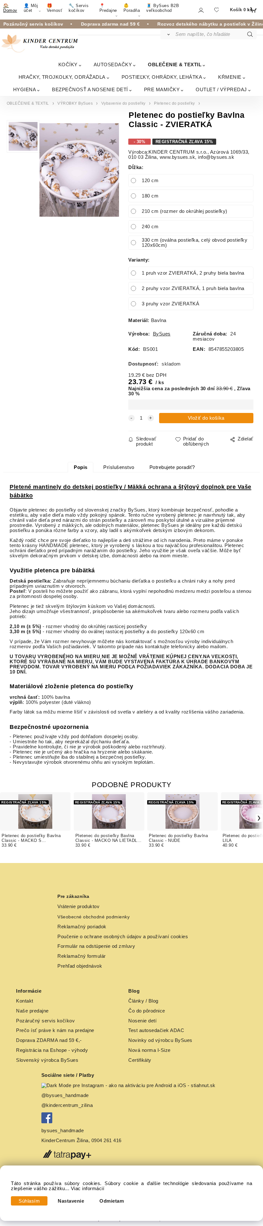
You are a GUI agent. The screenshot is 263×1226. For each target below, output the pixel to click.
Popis (81, 467)
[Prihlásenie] (200, 10)
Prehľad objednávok (79, 966)
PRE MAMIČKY (162, 89)
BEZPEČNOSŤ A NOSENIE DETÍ (90, 89)
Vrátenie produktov (78, 906)
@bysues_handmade (65, 1095)
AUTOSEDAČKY (113, 64)
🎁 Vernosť (55, 8)
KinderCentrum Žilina (65, 1140)
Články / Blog (143, 1001)
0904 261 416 (106, 1140)
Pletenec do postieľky (174, 103)
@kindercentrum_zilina (67, 1105)
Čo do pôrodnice (146, 1010)
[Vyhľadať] (167, 34)
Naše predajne (32, 1010)
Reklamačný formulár (81, 956)
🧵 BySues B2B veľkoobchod (162, 8)
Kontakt (24, 1001)
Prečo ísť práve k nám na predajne (55, 1030)
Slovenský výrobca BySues (47, 1060)
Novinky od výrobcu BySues (160, 1040)
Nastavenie (71, 1201)
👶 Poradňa (131, 8)
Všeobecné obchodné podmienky (93, 916)
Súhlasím (29, 1201)
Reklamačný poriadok (81, 926)
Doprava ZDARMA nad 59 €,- (49, 1040)
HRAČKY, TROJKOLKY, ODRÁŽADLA (62, 77)
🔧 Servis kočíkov (79, 8)
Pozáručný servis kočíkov (45, 1020)
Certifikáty (139, 1060)
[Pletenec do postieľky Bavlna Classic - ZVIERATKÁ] (79, 170)
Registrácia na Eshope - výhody (52, 1050)
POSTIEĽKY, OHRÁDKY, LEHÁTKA (162, 77)
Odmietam (111, 1201)
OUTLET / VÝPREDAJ (221, 89)
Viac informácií (88, 1188)
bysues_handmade (63, 1130)
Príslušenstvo (118, 467)
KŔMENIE (230, 77)
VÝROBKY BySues (75, 103)
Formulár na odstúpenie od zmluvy (96, 946)
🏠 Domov (10, 8)
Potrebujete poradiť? (172, 467)
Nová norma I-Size (150, 1050)
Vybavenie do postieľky (123, 103)
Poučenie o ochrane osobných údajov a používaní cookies (122, 936)
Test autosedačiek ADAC (156, 1030)
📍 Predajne (108, 8)
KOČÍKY (68, 64)
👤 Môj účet (31, 8)
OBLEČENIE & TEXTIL (174, 64)
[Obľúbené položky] (216, 10)
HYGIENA (24, 89)
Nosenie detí (142, 1020)
